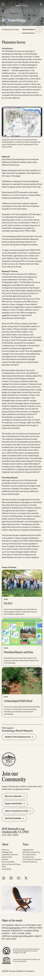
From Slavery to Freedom (32, 859)
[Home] (22, 4)
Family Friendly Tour (30, 862)
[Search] (8, 4)
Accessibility (6, 869)
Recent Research (29, 29)
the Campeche (13, 927)
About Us (5, 850)
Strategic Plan (7, 852)
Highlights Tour (28, 850)
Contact (5, 859)
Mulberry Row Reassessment (18, 737)
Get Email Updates (13, 818)
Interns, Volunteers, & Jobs (16, 811)
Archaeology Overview (10, 29)
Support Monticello (13, 803)
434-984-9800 (10, 835)
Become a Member (13, 796)
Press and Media (8, 862)
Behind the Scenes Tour (31, 852)
